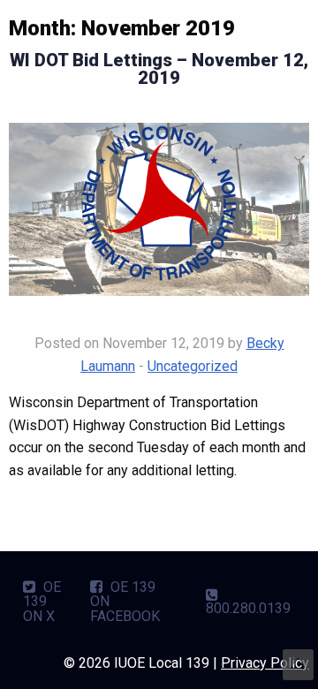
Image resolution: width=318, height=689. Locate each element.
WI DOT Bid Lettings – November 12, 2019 (159, 68)
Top (298, 664)
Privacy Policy (265, 663)
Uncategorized (193, 366)
